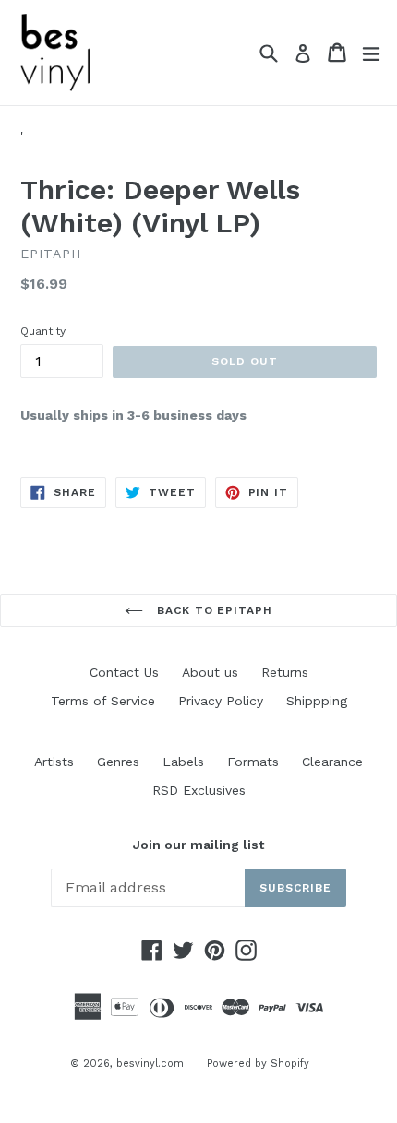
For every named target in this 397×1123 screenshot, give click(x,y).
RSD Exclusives (199, 790)
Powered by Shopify (258, 1064)
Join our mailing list (198, 844)
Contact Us (124, 672)
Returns (284, 672)
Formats (253, 761)
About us (210, 672)
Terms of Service (103, 700)
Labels (183, 761)
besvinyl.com (150, 1064)
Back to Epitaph (212, 610)
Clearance (332, 761)
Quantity (43, 331)
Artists (54, 761)
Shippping (316, 700)
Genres (118, 761)
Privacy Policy (220, 700)
